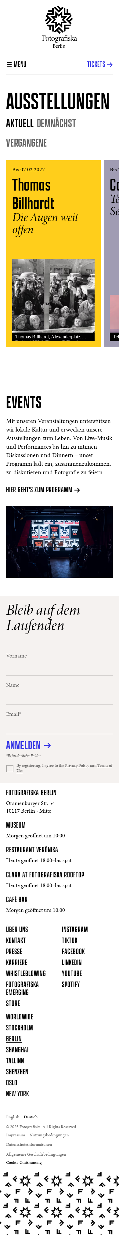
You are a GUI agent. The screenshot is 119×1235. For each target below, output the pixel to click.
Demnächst (56, 123)
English (12, 1117)
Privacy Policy (77, 766)
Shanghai (17, 1050)
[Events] (59, 541)
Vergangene (26, 143)
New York (17, 1094)
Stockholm (19, 1028)
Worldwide (19, 1017)
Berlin (14, 1039)
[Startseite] (59, 27)
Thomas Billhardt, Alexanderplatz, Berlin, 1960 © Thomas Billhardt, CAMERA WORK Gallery (48, 337)
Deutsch (31, 1117)
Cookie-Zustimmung (24, 1163)
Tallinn (15, 1061)
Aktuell (20, 123)
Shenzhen (17, 1072)
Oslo (11, 1083)
